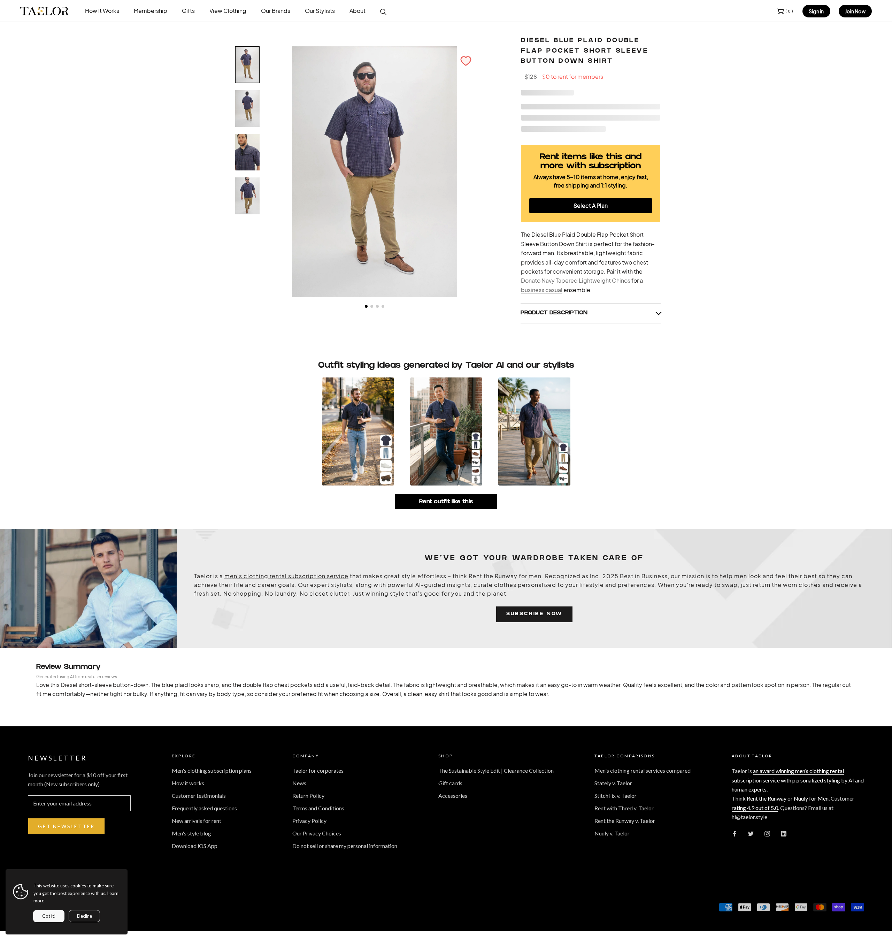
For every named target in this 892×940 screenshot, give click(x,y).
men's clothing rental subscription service (286, 576)
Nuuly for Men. (812, 798)
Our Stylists (320, 10)
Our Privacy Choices (316, 833)
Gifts (188, 10)
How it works (188, 783)
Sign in (816, 11)
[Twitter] (751, 833)
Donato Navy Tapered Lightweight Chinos (575, 280)
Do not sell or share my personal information (344, 845)
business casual (541, 289)
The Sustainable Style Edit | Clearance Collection (496, 770)
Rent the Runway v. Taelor (624, 820)
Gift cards (450, 783)
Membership (150, 10)
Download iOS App (194, 845)
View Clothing (227, 10)
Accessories (452, 795)
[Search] (383, 11)
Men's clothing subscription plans (212, 770)
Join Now (855, 11)
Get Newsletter (66, 826)
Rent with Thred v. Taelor (624, 808)
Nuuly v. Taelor (612, 833)
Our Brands (275, 10)
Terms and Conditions (318, 808)
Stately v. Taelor (613, 783)
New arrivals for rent (196, 820)
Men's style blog (191, 833)
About (357, 10)
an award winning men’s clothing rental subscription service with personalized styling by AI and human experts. (798, 780)
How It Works (102, 10)
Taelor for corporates (318, 770)
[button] (466, 61)
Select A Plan (591, 205)
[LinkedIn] (783, 833)
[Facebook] (734, 833)
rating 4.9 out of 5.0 (755, 807)
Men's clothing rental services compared (642, 770)
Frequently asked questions (204, 808)
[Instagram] (767, 833)
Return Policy (308, 795)
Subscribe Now (534, 614)
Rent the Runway (766, 798)
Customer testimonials (199, 795)
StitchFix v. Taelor (615, 795)
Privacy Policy (309, 820)
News (299, 783)
